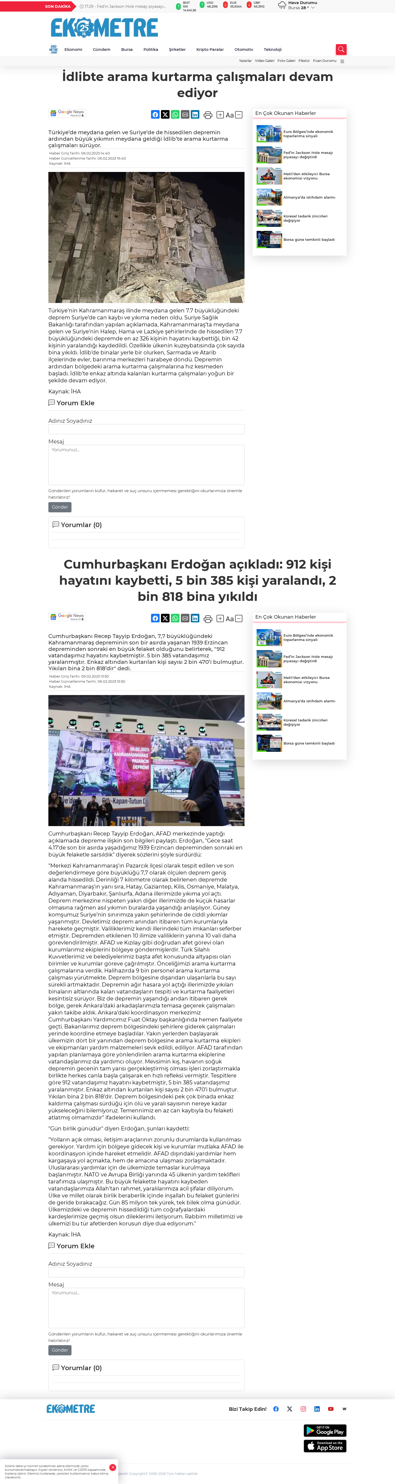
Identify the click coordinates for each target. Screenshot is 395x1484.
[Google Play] (312, 1430)
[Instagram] (303, 1409)
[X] (289, 1409)
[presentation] (167, 6)
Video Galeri (264, 61)
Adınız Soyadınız (70, 421)
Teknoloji (273, 49)
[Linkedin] (317, 1409)
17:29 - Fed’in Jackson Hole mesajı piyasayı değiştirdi (122, 6)
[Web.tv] (344, 1409)
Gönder (60, 507)
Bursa (127, 49)
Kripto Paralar (210, 49)
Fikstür (304, 61)
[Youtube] (330, 1409)
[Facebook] (276, 1409)
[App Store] (312, 1446)
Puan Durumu (324, 61)
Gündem (101, 49)
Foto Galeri (286, 61)
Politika (150, 49)
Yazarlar (245, 61)
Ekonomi (73, 49)
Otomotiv (244, 49)
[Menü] (342, 61)
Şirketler (177, 49)
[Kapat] (113, 1467)
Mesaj (56, 441)
